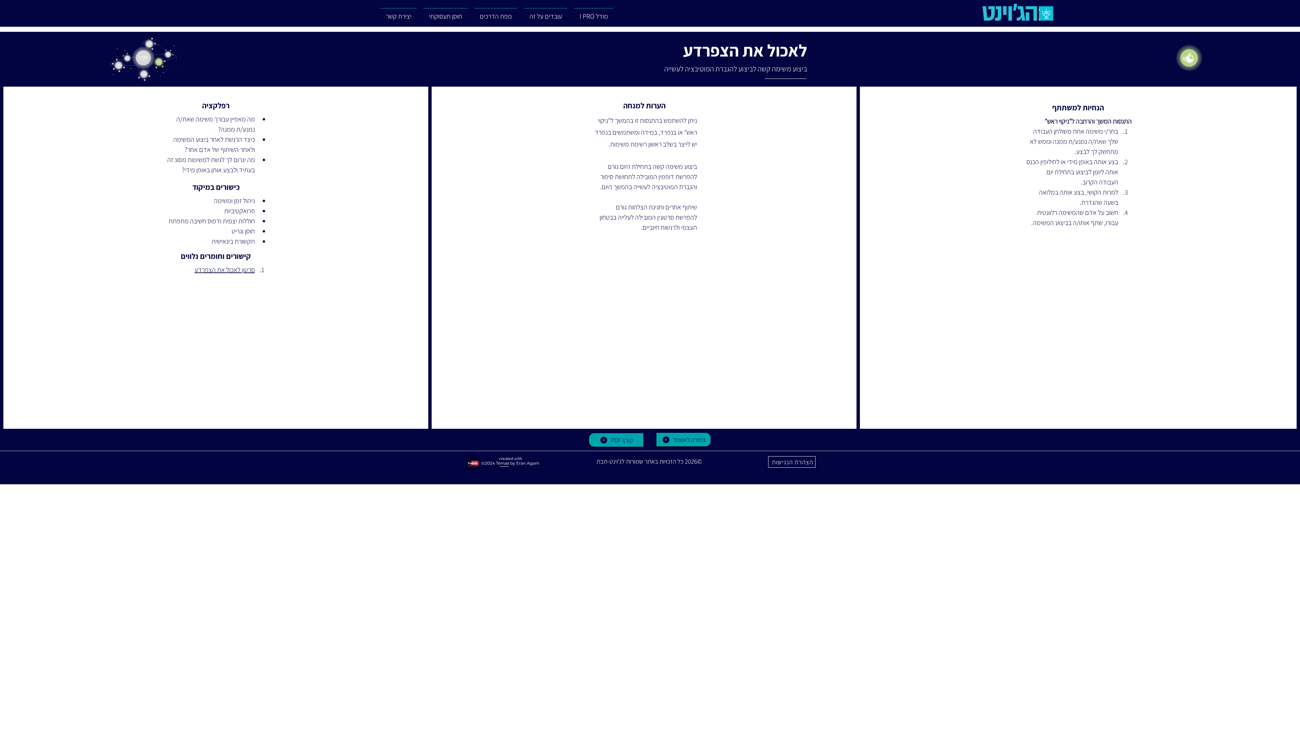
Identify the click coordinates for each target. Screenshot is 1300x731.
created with (510, 458)
